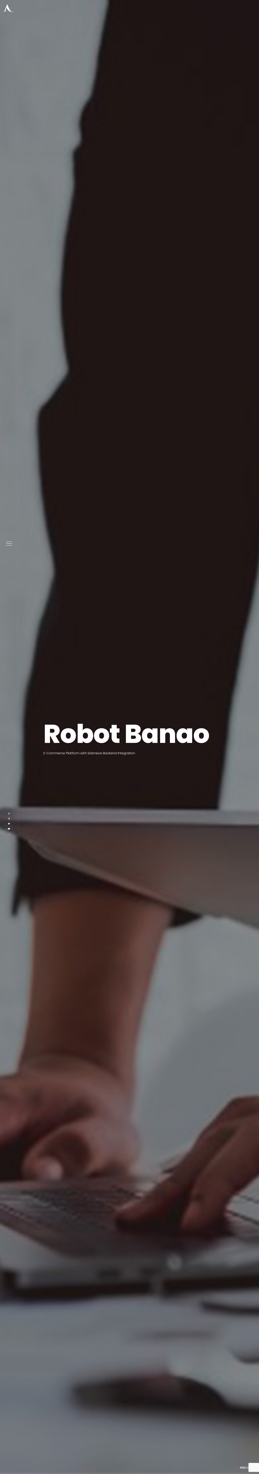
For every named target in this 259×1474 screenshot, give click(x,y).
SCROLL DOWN (246, 1467)
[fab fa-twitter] (9, 1461)
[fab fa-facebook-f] (9, 1451)
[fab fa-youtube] (9, 1466)
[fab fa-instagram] (9, 1456)
